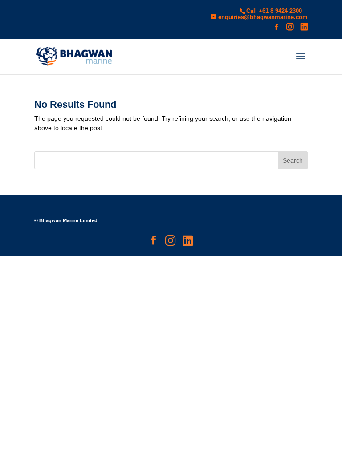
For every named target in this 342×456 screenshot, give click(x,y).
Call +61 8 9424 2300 (274, 11)
